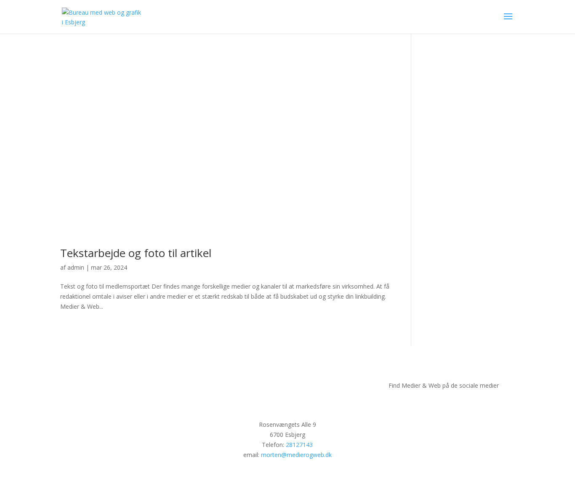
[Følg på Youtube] (452, 404)
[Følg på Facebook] (418, 404)
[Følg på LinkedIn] (469, 404)
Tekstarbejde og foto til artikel (135, 252)
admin (75, 267)
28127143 (299, 445)
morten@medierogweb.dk (296, 455)
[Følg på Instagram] (435, 404)
